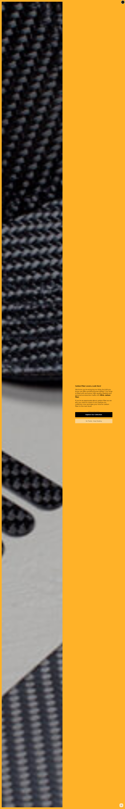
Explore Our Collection (94, 414)
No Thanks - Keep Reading (94, 421)
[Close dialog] (122, 2)
